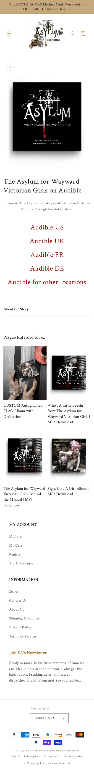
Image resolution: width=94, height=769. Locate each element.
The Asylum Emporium (37, 750)
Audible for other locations (47, 282)
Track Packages (21, 563)
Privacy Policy (20, 627)
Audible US (47, 227)
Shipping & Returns (24, 618)
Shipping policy (35, 763)
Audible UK (47, 241)
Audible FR (47, 254)
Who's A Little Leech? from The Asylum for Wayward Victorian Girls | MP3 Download (68, 414)
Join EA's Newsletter (28, 652)
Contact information (59, 763)
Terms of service (73, 756)
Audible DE (47, 268)
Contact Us (17, 600)
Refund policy (32, 756)
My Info (15, 536)
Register (15, 554)
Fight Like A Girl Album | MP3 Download (68, 491)
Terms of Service (22, 636)
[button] (9, 34)
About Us (16, 609)
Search (14, 591)
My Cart (15, 545)
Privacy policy (52, 756)
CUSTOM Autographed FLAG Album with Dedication (22, 411)
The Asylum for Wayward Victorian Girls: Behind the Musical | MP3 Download (24, 497)
